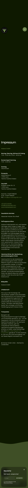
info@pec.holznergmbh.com (13, 197)
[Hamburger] (25, 29)
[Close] (24, 469)
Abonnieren (19, 478)
